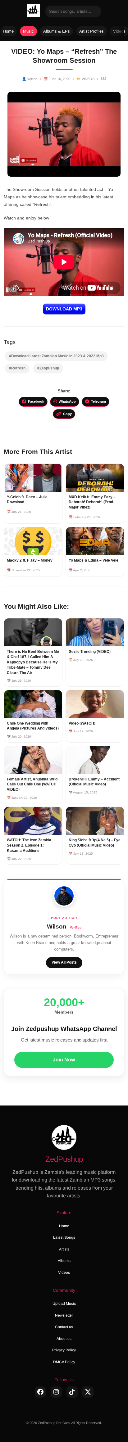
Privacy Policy (64, 1350)
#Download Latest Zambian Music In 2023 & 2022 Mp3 (56, 356)
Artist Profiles (91, 31)
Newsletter (64, 1315)
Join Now (64, 1059)
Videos (64, 1272)
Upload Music (64, 1303)
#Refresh (17, 368)
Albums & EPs (56, 31)
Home (8, 31)
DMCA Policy (64, 1362)
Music (28, 31)
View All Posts (64, 962)
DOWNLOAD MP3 (64, 308)
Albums (64, 1261)
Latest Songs (64, 1237)
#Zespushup (48, 368)
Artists (64, 1249)
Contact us (64, 1327)
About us (64, 1338)
